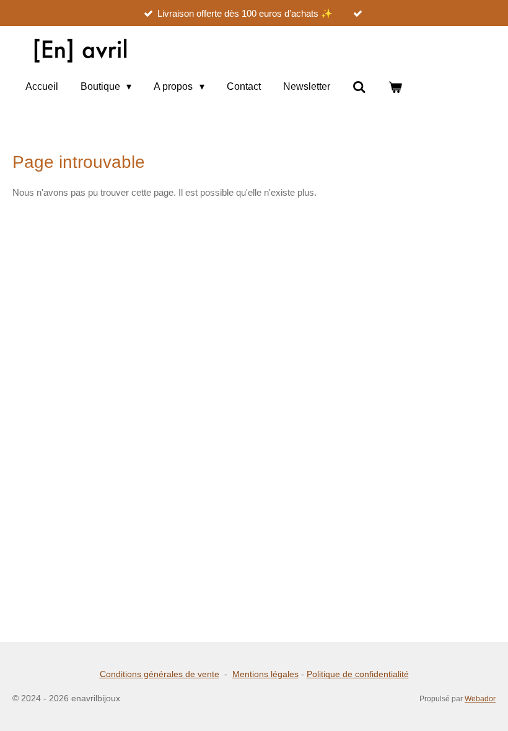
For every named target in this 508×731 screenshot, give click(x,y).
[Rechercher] (359, 87)
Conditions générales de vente (159, 674)
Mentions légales (265, 674)
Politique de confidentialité (358, 674)
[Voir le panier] (395, 87)
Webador (480, 698)
